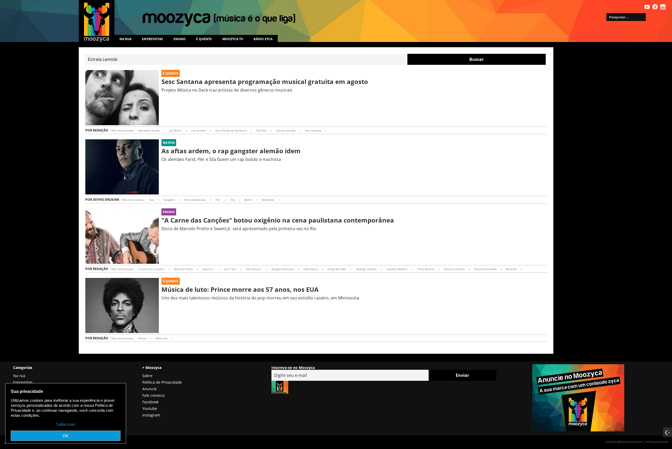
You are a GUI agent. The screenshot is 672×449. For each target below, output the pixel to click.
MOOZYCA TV (232, 39)
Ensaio (180, 39)
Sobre (147, 375)
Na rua (125, 39)
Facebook (150, 401)
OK (66, 436)
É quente (204, 39)
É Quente (170, 73)
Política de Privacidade (162, 382)
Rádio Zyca (263, 39)
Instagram (151, 415)
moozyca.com (657, 441)
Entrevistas (152, 39)
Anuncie (149, 388)
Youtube (149, 408)
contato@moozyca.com (624, 441)
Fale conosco (153, 395)
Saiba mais (65, 424)
